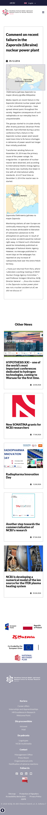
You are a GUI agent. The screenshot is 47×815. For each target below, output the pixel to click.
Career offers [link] (23, 706)
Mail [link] (24, 729)
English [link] (31, 3)
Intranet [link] (23, 726)
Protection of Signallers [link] (29, 794)
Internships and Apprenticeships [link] (23, 709)
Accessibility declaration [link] (16, 796)
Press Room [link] (23, 757)
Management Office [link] (24, 754)
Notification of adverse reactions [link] (23, 764)
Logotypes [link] (23, 740)
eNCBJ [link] (12, 3)
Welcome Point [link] (23, 715)
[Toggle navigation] (44, 12)
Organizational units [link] (23, 761)
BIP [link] (25, 780)
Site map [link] (12, 794)
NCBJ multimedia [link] (23, 743)
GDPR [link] (23, 799)
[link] (2, 810)
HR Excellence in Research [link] (23, 712)
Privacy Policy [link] (35, 796)
